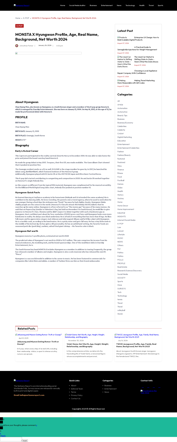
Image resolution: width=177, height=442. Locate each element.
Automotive (122, 112)
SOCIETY (121, 278)
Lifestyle (121, 234)
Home (62, 5)
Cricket (120, 133)
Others (120, 245)
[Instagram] (148, 386)
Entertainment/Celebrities (128, 148)
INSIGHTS (121, 216)
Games (120, 184)
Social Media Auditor (77, 5)
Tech (119, 292)
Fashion (120, 151)
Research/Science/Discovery (129, 270)
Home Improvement (125, 209)
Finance (120, 169)
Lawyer (120, 231)
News (119, 5)
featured (121, 159)
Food (119, 177)
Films (119, 166)
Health (141, 5)
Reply (3, 436)
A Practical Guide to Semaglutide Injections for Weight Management (137, 48)
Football (120, 180)
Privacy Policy (76, 395)
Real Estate (122, 267)
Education (121, 140)
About (73, 385)
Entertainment (107, 5)
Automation (122, 108)
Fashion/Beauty (124, 155)
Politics (120, 252)
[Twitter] (154, 386)
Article (120, 104)
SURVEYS (121, 288)
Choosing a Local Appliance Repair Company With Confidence (137, 71)
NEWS (120, 241)
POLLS (120, 260)
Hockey (120, 198)
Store (119, 285)
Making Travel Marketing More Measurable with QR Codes (136, 81)
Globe (119, 187)
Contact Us (75, 398)
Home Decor (122, 205)
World (119, 314)
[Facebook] (143, 386)
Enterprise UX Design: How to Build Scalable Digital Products (138, 38)
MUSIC (120, 238)
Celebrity (121, 130)
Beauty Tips (122, 115)
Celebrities (121, 126)
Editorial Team (77, 389)
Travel (151, 5)
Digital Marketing (124, 137)
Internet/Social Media (126, 220)
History (120, 195)
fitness (120, 173)
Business (93, 5)
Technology (130, 5)
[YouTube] (159, 386)
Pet (118, 249)
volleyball (121, 310)
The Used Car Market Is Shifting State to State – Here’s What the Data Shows (146, 59)
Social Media (122, 274)
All (118, 101)
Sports (160, 5)
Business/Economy (125, 122)
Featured (121, 162)
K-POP (26, 18)
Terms (73, 392)
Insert (25, 441)
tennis (119, 299)
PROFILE (121, 263)
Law (119, 227)
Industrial (121, 213)
